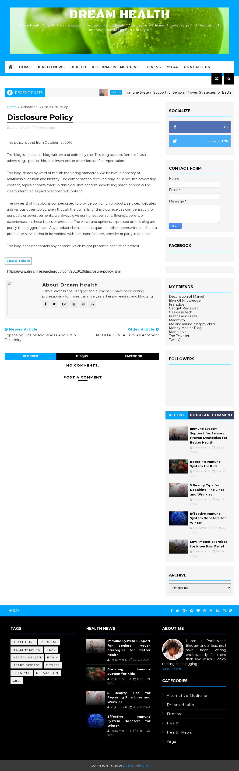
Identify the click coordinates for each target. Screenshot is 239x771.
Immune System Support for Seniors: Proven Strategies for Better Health (171, 92)
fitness (53, 665)
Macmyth (177, 320)
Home (25, 67)
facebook (133, 356)
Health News (50, 67)
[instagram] (224, 610)
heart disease (26, 665)
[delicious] (230, 610)
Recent (177, 415)
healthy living (27, 649)
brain (52, 657)
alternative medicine (187, 696)
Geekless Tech (180, 312)
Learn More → (173, 668)
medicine (49, 642)
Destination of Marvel (186, 296)
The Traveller (179, 336)
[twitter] (177, 610)
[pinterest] (191, 610)
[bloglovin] (198, 610)
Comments (222, 416)
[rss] (210, 610)
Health (78, 67)
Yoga (172, 67)
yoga (171, 742)
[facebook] (171, 610)
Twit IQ (175, 340)
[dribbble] (204, 610)
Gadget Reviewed (184, 308)
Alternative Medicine (115, 67)
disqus (82, 356)
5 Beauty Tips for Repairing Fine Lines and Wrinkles (207, 489)
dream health (180, 705)
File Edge (176, 304)
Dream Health (119, 14)
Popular (200, 415)
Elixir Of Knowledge (185, 300)
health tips (24, 642)
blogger (30, 356)
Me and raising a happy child (192, 324)
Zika (17, 680)
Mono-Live (177, 332)
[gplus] (184, 610)
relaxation (47, 673)
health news (179, 732)
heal (51, 649)
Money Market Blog (185, 328)
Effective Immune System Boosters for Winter (208, 518)
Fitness (152, 67)
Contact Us (197, 67)
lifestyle (21, 673)
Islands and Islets (183, 316)
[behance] (217, 610)
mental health (27, 657)
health (102, 92)
